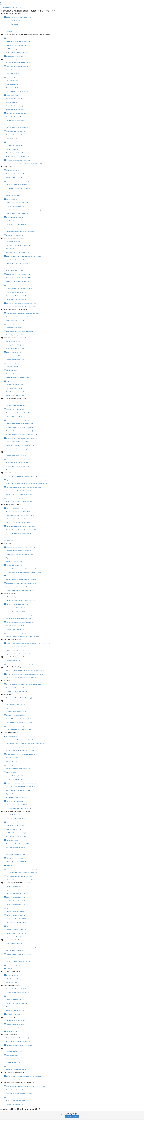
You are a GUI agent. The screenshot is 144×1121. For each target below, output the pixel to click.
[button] (1, 3)
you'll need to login (78, 1114)
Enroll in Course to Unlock (72, 1116)
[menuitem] (1, 5)
